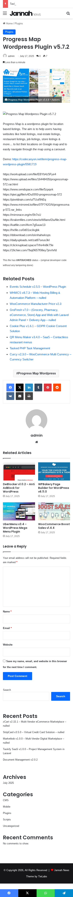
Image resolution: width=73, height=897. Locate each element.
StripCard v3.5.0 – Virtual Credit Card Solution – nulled (33, 732)
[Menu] (5, 14)
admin (11, 56)
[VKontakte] (10, 396)
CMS (6, 800)
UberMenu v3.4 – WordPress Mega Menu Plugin (15, 527)
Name (7, 611)
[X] (20, 387)
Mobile (6, 806)
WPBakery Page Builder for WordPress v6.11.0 (53, 488)
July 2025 (8, 782)
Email (7, 628)
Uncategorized (11, 825)
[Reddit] (57, 387)
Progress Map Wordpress (37, 373)
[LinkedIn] (29, 387)
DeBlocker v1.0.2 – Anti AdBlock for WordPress (19, 488)
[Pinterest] (48, 387)
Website (7, 644)
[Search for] (68, 14)
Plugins (19, 23)
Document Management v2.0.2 (20, 759)
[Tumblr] (38, 387)
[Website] (36, 442)
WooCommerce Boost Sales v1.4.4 (54, 526)
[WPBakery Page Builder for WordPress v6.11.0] (54, 471)
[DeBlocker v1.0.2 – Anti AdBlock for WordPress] (19, 471)
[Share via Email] (20, 396)
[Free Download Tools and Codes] (25, 13)
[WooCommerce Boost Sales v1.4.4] (54, 511)
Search (7, 689)
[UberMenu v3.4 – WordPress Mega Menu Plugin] (19, 511)
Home (9, 23)
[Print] (29, 396)
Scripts (7, 819)
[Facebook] (10, 387)
